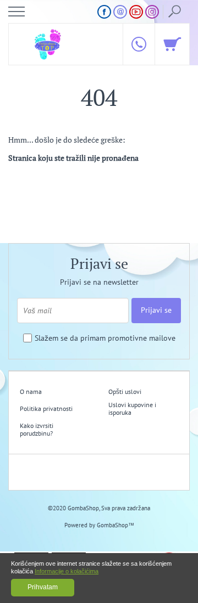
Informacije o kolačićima (66, 571)
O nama (31, 391)
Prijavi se (156, 310)
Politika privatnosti (46, 408)
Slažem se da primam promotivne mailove (105, 338)
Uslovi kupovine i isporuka (132, 408)
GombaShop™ (115, 525)
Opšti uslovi (124, 391)
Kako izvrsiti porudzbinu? (36, 429)
